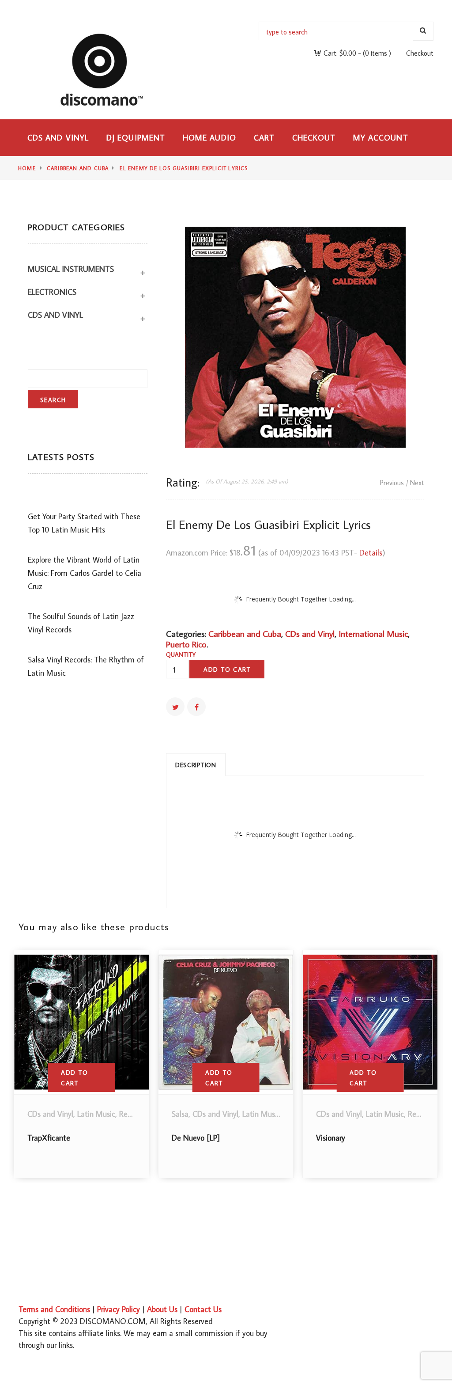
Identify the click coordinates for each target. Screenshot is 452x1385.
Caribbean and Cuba (78, 168)
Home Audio (209, 138)
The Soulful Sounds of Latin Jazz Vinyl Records (81, 623)
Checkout (419, 53)
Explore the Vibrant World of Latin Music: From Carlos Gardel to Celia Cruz (84, 573)
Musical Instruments (71, 269)
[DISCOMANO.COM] (108, 69)
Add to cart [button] (74, 1078)
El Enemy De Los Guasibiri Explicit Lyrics (184, 168)
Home (27, 168)
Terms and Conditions (54, 1309)
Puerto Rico (186, 644)
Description (195, 765)
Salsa (180, 1114)
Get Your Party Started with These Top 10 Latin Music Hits (84, 523)
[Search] (423, 31)
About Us (162, 1309)
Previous (392, 482)
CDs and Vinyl (58, 138)
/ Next (415, 482)
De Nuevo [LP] (196, 1138)
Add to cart (227, 669)
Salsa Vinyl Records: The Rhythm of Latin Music (86, 666)
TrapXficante (48, 1138)
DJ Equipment (135, 138)
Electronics (52, 292)
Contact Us (203, 1309)
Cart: (340, 53)
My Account (380, 138)
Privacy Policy (118, 1309)
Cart (264, 138)
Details (370, 553)
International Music (373, 633)
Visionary (330, 1138)
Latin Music (96, 1114)
